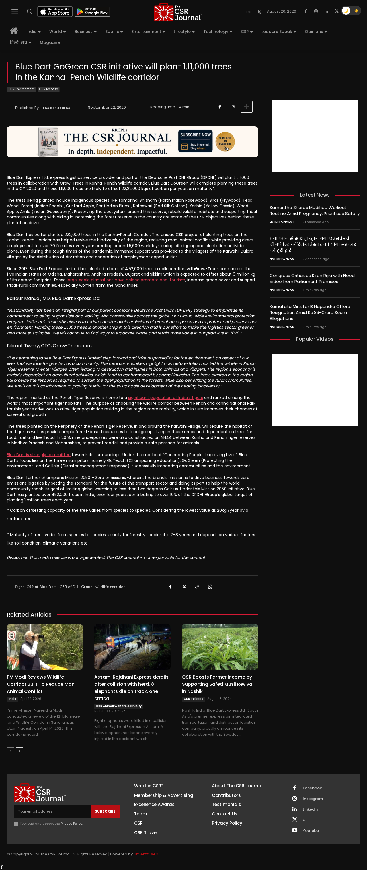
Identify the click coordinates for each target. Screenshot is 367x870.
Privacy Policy (71, 823)
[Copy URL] (196, 587)
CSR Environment (21, 89)
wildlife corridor (110, 586)
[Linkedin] (326, 11)
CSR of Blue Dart (41, 586)
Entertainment (282, 222)
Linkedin (310, 809)
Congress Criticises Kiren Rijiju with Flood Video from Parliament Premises (312, 278)
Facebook (312, 788)
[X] (337, 11)
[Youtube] (295, 831)
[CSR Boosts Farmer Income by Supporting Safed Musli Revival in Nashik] (220, 647)
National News (282, 259)
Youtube (311, 830)
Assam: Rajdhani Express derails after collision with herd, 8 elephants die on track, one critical (131, 688)
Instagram (313, 798)
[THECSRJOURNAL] (178, 12)
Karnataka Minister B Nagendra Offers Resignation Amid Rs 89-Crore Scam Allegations (310, 312)
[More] (247, 107)
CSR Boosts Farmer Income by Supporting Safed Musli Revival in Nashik (217, 684)
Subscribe (105, 811)
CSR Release (48, 89)
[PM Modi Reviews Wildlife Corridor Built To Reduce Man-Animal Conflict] (45, 647)
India (12, 699)
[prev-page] (10, 751)
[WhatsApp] (210, 587)
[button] (29, 11)
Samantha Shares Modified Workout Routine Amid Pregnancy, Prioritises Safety (315, 210)
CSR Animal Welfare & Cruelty (119, 706)
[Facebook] (306, 11)
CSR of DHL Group (76, 586)
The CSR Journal (57, 108)
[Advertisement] (315, 136)
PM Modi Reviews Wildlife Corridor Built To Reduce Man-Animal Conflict (42, 684)
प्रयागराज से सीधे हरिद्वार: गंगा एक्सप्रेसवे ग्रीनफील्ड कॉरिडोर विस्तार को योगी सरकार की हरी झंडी (313, 244)
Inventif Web (146, 854)
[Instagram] (316, 11)
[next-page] (19, 751)
